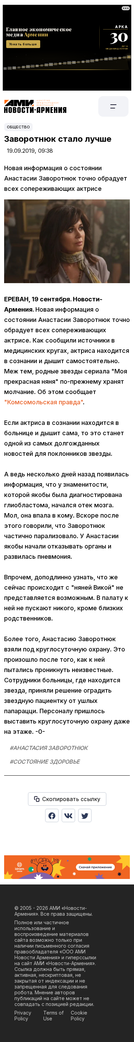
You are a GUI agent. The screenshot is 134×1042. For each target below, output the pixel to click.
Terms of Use (53, 1015)
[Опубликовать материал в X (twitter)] (85, 815)
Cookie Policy (79, 1015)
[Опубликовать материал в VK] (68, 815)
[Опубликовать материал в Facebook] (51, 815)
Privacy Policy (22, 1015)
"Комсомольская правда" (43, 402)
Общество (18, 127)
